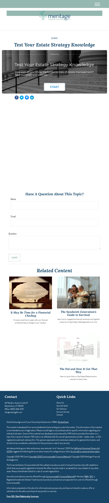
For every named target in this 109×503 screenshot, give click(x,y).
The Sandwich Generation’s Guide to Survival (78, 313)
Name (13, 199)
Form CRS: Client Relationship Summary (23, 496)
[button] (60, 402)
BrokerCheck (63, 422)
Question (13, 233)
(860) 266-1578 (79, 26)
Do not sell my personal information (85, 451)
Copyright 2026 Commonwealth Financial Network (50, 456)
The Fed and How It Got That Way (78, 370)
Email (13, 216)
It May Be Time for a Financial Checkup (31, 314)
